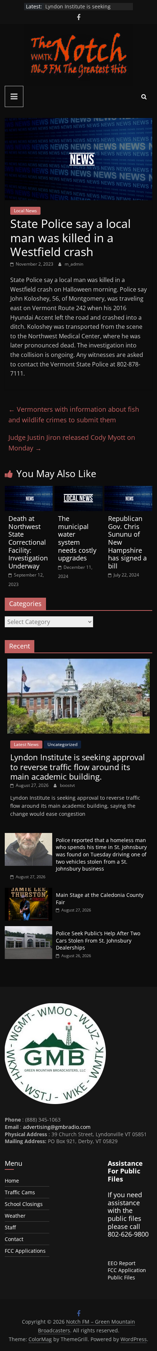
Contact (14, 1239)
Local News (25, 211)
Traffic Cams (20, 1192)
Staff (10, 1227)
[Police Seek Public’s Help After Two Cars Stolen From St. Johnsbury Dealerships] (28, 929)
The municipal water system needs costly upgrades (77, 538)
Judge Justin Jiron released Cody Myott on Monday (71, 442)
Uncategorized (62, 744)
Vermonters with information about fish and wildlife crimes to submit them (73, 414)
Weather (15, 1215)
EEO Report (121, 1263)
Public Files (121, 1277)
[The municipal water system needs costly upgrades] (78, 490)
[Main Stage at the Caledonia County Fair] (28, 891)
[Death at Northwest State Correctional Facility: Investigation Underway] (29, 490)
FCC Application (127, 1270)
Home (12, 1180)
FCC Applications (25, 1250)
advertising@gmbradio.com (57, 1126)
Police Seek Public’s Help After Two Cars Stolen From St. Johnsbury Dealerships (98, 940)
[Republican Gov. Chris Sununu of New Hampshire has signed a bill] (128, 490)
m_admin (74, 264)
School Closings (24, 1203)
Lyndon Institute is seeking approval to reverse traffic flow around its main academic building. (77, 766)
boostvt (67, 785)
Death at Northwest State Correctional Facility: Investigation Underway (28, 542)
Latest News (26, 744)
